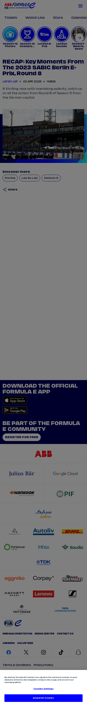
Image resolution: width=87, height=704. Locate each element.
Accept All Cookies (43, 698)
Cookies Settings (43, 688)
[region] (43, 687)
